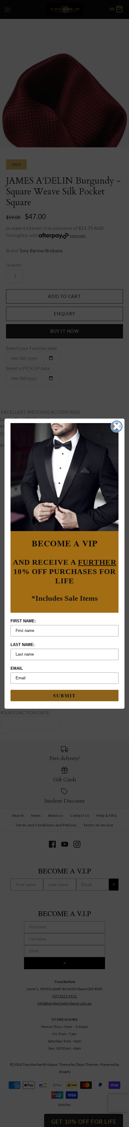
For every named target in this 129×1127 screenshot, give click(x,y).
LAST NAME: (22, 644)
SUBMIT (64, 695)
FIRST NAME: (23, 621)
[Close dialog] (116, 426)
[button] (64, 477)
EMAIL (16, 668)
